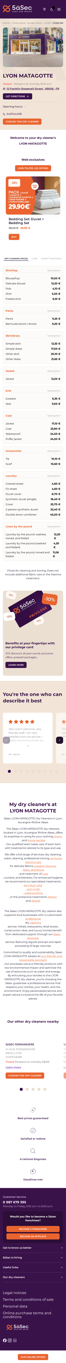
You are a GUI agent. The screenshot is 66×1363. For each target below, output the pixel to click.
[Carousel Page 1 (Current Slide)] (9, 771)
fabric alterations (33, 869)
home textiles (36, 840)
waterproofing (33, 893)
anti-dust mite (33, 885)
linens (58, 836)
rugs (45, 873)
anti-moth (33, 889)
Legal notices (14, 1293)
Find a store (18, 23)
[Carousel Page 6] (39, 771)
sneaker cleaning (45, 866)
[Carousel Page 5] (33, 771)
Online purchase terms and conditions (27, 1315)
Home (6, 23)
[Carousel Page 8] (50, 771)
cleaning (35, 922)
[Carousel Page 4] (27, 771)
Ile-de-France (35, 23)
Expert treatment (51, 258)
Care (34, 258)
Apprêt (35, 900)
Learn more (13, 1067)
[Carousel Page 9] (56, 771)
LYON (47, 23)
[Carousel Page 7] (44, 771)
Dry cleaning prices (16, 258)
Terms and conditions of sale (28, 1300)
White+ (52, 896)
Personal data (15, 1306)
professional (33, 918)
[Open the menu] (59, 9)
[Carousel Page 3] (21, 771)
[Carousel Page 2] (15, 771)
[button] (28, 738)
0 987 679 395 (14, 1202)
